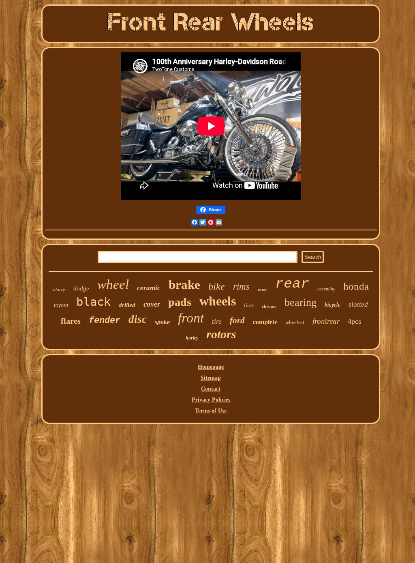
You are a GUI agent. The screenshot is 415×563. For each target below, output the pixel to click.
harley (192, 338)
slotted (358, 304)
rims (241, 287)
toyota (61, 305)
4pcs (354, 321)
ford (237, 320)
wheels (217, 301)
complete (265, 321)
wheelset (294, 322)
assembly (326, 289)
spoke (162, 321)
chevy (59, 290)
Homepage (211, 367)
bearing (301, 302)
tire (217, 321)
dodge (81, 288)
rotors (221, 334)
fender (104, 321)
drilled (127, 305)
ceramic (148, 288)
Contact (210, 389)
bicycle (332, 305)
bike (216, 286)
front (191, 317)
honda (356, 286)
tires (249, 305)
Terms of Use (211, 411)
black (93, 302)
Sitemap (211, 378)
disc (137, 319)
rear (292, 284)
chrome (269, 306)
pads (179, 302)
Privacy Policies (211, 400)
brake (184, 284)
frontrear (326, 321)
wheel (113, 284)
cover (151, 304)
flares (71, 320)
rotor (262, 289)
